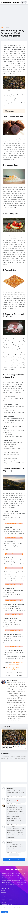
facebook (3, 890)
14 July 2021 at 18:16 (18, 796)
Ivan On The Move (12, 680)
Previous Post (5, 863)
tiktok (2, 894)
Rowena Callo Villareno (12, 826)
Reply (8, 796)
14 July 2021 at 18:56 (18, 803)
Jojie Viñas (9, 842)
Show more (13, 855)
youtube (3, 896)
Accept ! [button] (5, 912)
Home (2, 27)
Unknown (9, 798)
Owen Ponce (10, 788)
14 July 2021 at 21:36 (18, 852)
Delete (12, 796)
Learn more (10, 909)
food (14, 667)
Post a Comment (13, 859)
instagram (3, 892)
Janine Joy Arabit (11, 805)
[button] (2, 2)
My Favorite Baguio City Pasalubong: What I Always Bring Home (13, 746)
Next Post (23, 863)
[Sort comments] (24, 786)
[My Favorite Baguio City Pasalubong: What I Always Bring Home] (14, 737)
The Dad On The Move (6, 904)
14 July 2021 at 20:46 (18, 840)
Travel (17, 667)
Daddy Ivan (3, 902)
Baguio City (7, 27)
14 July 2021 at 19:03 (18, 824)
